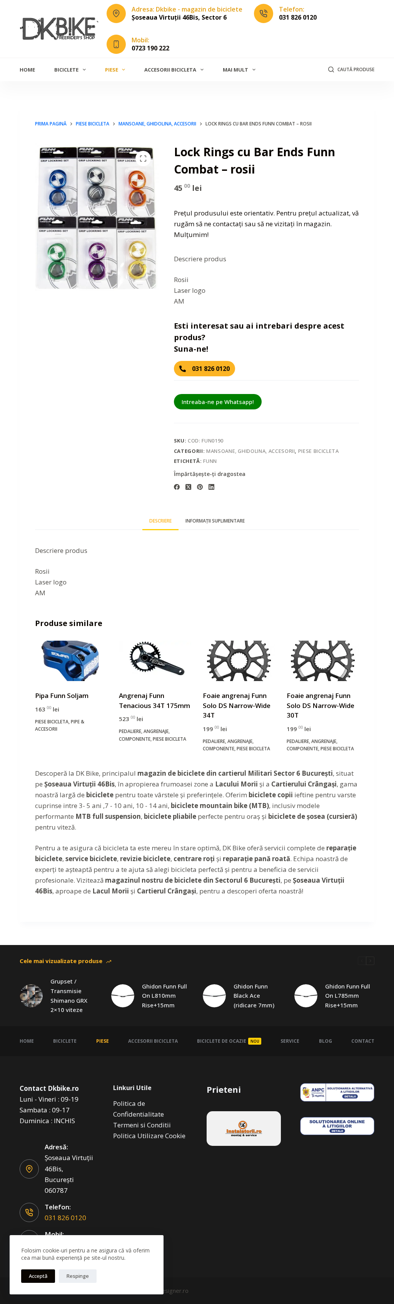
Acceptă (38, 1275)
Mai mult (235, 69)
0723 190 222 (150, 48)
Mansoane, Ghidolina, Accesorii (250, 450)
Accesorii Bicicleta (170, 69)
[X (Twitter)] (188, 487)
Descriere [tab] (160, 521)
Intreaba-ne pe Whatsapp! (218, 402)
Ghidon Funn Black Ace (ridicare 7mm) (254, 995)
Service (289, 1041)
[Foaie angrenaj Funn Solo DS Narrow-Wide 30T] (323, 661)
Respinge (78, 1275)
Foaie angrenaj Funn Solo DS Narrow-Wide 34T (236, 705)
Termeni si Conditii (142, 1124)
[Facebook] (177, 487)
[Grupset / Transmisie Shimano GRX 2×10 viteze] (31, 995)
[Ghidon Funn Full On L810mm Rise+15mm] (122, 995)
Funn (210, 460)
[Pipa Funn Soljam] (71, 661)
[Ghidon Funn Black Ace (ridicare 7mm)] (214, 995)
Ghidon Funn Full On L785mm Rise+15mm (347, 995)
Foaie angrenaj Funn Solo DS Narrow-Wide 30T (320, 705)
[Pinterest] (200, 487)
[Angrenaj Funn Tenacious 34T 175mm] (155, 661)
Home (27, 69)
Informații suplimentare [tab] (215, 521)
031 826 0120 (298, 17)
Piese (111, 69)
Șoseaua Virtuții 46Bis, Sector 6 (179, 17)
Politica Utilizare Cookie (149, 1135)
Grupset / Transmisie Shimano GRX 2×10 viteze (68, 995)
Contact (362, 1041)
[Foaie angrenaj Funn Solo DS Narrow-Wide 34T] (239, 661)
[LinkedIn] (211, 487)
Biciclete (66, 69)
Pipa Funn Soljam (61, 695)
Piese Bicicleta (318, 450)
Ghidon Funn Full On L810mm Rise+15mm (164, 995)
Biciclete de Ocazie (228, 1041)
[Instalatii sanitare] (244, 1128)
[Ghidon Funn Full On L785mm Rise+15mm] (305, 995)
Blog (325, 1041)
